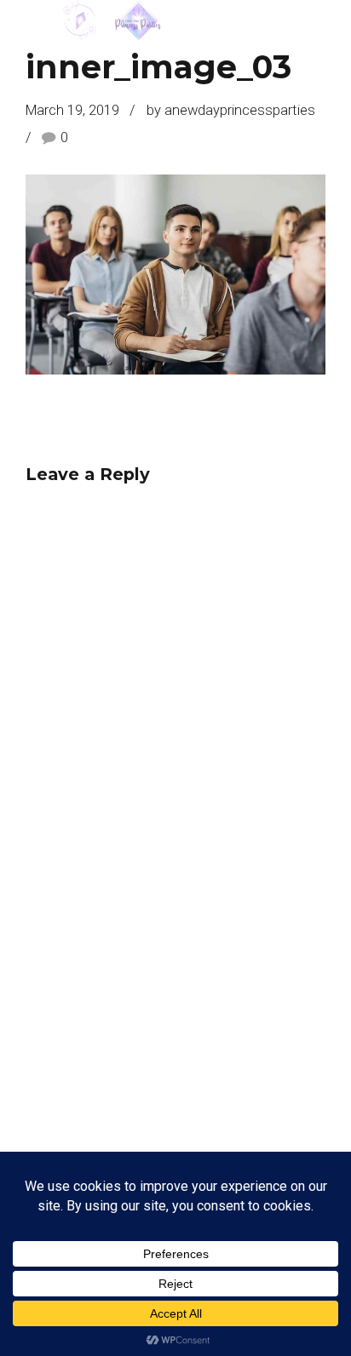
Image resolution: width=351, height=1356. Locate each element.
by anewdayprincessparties (231, 110)
